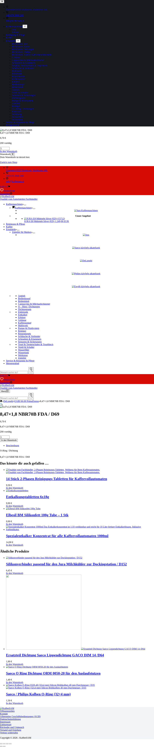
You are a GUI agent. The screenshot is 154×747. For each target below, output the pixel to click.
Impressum (5, 722)
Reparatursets (24, 333)
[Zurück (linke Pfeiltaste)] (1, 746)
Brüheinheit (23, 301)
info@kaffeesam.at (15, 181)
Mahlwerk (23, 325)
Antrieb (21, 296)
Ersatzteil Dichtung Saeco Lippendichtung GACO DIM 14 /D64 (55, 655)
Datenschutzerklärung (10, 719)
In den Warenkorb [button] (8, 151)
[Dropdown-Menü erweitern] (34, 208)
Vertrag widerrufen (9, 732)
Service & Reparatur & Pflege (20, 360)
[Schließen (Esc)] (10, 743)
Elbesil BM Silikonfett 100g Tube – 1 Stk (37, 515)
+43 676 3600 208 (15, 176)
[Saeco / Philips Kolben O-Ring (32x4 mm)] (50, 686)
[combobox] (14, 372)
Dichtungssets (24, 309)
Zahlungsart (5, 724)
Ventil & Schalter (26, 347)
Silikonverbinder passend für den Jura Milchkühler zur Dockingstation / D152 (66, 564)
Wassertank (23, 352)
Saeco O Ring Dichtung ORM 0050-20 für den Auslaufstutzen (53, 673)
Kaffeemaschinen (14, 204)
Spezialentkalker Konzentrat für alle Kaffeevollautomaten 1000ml (57, 536)
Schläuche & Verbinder (29, 336)
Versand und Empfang (10, 730)
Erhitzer (22, 317)
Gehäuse (22, 320)
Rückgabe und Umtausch (12, 727)
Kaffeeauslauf (24, 323)
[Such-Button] (31, 370)
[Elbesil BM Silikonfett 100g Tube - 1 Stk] (23, 508)
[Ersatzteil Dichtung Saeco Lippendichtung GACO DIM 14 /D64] (75, 649)
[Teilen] (7, 743)
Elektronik (23, 312)
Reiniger (22, 331)
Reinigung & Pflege (15, 224)
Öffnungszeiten (7, 711)
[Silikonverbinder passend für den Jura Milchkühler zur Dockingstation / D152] (44, 557)
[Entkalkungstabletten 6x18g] (17, 490)
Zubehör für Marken (21, 232)
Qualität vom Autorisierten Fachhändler (18, 199)
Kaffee (9, 226)
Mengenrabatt (12, 363)
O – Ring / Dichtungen (29, 306)
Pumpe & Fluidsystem (28, 328)
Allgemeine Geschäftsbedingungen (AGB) (20, 716)
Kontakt (4, 713)
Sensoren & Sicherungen (30, 341)
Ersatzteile (11, 229)
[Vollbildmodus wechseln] (4, 743)
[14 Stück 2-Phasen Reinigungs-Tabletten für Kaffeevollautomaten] (53, 471)
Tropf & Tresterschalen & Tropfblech (35, 344)
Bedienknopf (24, 298)
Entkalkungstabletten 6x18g (27, 497)
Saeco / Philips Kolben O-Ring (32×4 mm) (38, 694)
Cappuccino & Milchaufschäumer (34, 304)
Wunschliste (9, 191)
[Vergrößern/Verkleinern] (1, 743)
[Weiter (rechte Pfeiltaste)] (4, 746)
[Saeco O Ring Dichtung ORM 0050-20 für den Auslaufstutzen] (37, 667)
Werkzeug (23, 355)
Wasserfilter (23, 350)
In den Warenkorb (9, 440)
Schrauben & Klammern (29, 339)
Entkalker (22, 314)
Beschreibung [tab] (12, 445)
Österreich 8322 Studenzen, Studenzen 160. (27, 170)
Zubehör (22, 358)
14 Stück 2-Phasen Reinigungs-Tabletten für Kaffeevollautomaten (56, 479)
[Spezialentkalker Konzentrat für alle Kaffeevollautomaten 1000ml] (80, 529)
